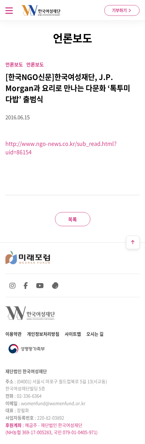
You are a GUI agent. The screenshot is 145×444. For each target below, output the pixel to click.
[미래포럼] (27, 257)
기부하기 (120, 10)
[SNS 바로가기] (55, 285)
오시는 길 (95, 334)
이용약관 (13, 334)
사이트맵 (73, 334)
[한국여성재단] (41, 10)
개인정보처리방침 (43, 334)
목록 (72, 219)
